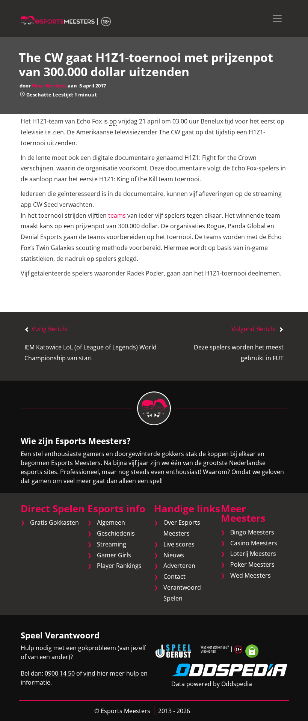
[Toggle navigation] (277, 18)
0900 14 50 (60, 673)
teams (117, 215)
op (113, 121)
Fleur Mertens (49, 85)
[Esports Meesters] (66, 20)
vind (89, 673)
